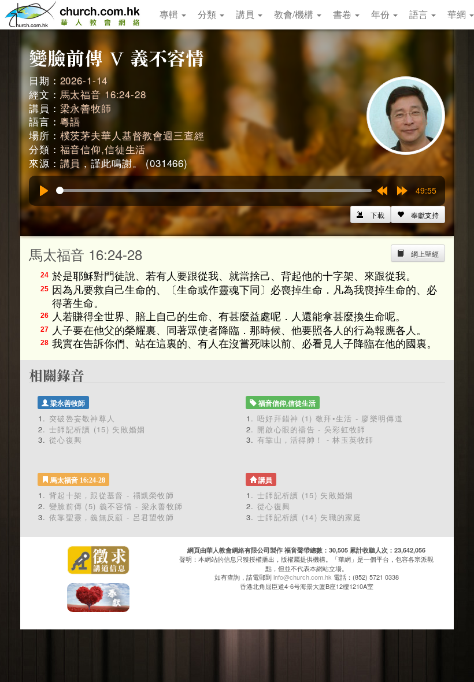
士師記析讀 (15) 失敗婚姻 (97, 429)
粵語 (70, 121)
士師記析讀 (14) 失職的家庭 (309, 517)
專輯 (170, 14)
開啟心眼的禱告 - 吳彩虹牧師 (311, 429)
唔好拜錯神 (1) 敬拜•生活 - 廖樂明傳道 (330, 418)
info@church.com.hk (302, 576)
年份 (381, 14)
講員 (246, 14)
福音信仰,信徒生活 (103, 149)
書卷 (343, 14)
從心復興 (65, 439)
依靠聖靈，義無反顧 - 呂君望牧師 (111, 517)
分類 (208, 14)
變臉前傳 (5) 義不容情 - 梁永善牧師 (116, 506)
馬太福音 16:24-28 (103, 94)
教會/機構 (295, 14)
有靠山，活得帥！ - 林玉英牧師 (315, 439)
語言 (419, 14)
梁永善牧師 (86, 108)
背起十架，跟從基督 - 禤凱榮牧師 (111, 495)
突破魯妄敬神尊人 (82, 418)
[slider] (214, 190)
